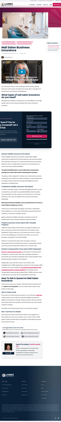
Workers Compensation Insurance (24, 43)
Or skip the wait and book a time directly (37, 139)
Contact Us (51, 0)
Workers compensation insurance (11, 252)
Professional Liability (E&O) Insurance (24, 41)
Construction (5, 388)
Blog (51, 4)
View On (7, 353)
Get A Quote (57, 4)
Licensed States (44, 391)
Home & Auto (58, 0)
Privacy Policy (36, 143)
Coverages (32, 4)
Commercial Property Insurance (8, 43)
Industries (39, 4)
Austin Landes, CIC (9, 57)
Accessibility (44, 398)
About (42, 384)
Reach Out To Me (37, 136)
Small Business (5, 391)
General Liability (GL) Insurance (8, 41)
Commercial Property (6, 384)
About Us (45, 4)
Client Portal (34, 0)
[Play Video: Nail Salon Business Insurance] (22, 71)
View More (4, 394)
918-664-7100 (43, 0)
